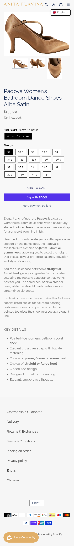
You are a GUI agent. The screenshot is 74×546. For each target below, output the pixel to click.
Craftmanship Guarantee (25, 412)
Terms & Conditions (21, 441)
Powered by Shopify (50, 534)
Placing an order (19, 451)
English (12, 470)
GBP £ (36, 503)
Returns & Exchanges (22, 431)
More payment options (37, 205)
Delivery (13, 421)
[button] (60, 12)
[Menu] (68, 4)
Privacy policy (17, 461)
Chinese (13, 480)
